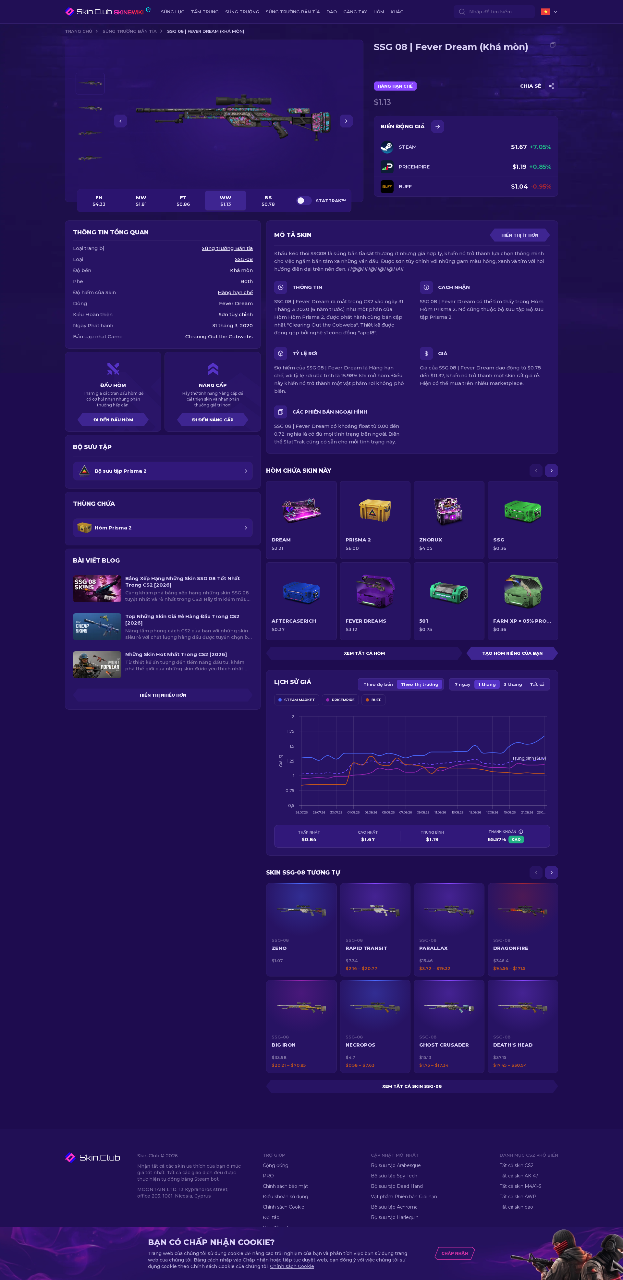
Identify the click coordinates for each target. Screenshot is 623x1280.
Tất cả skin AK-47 (519, 1176)
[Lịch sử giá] (437, 126)
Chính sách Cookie (283, 1207)
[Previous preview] (90, 65)
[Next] (551, 470)
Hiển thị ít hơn (519, 235)
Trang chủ (78, 31)
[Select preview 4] (90, 158)
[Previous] (536, 470)
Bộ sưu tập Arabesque (396, 1165)
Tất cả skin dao (516, 1207)
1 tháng (487, 684)
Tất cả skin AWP (518, 1196)
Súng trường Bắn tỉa (130, 31)
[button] (301, 929)
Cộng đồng (275, 1165)
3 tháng (513, 684)
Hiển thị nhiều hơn (163, 695)
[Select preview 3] (90, 133)
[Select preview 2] (90, 108)
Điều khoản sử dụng (285, 1196)
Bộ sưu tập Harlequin (395, 1217)
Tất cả (537, 684)
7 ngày (462, 684)
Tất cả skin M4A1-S (521, 1186)
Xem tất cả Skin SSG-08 (412, 1086)
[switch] (304, 200)
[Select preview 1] (90, 83)
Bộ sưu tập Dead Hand (397, 1186)
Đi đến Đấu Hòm (113, 419)
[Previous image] (120, 121)
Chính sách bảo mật (285, 1186)
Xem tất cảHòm (364, 653)
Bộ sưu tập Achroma (394, 1207)
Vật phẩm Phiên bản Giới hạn (404, 1196)
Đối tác (271, 1217)
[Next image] (346, 121)
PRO (268, 1176)
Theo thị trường (419, 684)
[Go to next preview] (90, 177)
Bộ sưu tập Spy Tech (394, 1176)
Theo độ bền (378, 684)
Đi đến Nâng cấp (213, 419)
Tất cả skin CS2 (516, 1165)
